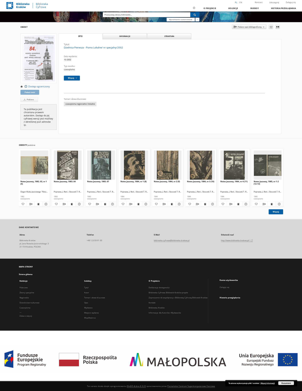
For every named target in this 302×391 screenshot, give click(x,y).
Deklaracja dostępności (159, 287)
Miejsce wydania (91, 312)
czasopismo (69, 69)
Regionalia (24, 297)
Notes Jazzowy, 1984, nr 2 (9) (167, 181)
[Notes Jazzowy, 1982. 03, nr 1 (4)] (34, 165)
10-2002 (67, 59)
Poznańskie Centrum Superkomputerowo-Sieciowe (191, 386)
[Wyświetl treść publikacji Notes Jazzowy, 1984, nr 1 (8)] (138, 204)
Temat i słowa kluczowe (94, 297)
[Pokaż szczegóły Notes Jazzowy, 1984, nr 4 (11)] (245, 204)
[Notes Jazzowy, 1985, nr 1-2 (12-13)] (267, 165)
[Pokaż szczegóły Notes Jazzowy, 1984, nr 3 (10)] (212, 204)
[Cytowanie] (278, 27)
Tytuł (86, 287)
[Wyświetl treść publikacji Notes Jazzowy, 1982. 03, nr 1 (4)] (38, 204)
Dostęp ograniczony (39, 86)
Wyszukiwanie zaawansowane (180, 19)
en (240, 2)
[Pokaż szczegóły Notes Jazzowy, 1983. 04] (79, 204)
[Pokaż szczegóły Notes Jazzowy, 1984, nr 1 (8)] (145, 204)
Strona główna (26, 274)
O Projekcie (210, 8)
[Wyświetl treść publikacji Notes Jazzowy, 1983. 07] (105, 204)
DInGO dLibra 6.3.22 (136, 386)
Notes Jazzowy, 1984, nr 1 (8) (133, 181)
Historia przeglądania (283, 8)
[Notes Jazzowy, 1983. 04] (67, 165)
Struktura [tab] (169, 36)
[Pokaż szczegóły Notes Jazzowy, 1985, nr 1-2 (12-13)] (279, 204)
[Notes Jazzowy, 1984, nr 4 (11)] (234, 165)
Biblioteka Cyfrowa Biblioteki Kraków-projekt (168, 292)
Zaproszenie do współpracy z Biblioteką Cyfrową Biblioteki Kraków (178, 297)
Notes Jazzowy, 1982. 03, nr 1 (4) (33, 182)
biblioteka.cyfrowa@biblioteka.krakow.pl (172, 240)
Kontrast (259, 2)
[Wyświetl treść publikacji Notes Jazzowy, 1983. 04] (71, 204)
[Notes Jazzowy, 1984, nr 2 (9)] (168, 165)
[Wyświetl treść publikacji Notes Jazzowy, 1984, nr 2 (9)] (171, 204)
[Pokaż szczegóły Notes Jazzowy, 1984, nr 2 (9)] (179, 204)
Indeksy (254, 8)
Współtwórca (90, 317)
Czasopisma (25, 307)
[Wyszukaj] (194, 14)
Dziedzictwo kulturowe (30, 302)
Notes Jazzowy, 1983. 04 (65, 181)
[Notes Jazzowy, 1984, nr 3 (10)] (201, 165)
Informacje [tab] (124, 36)
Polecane (24, 287)
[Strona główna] (193, 8)
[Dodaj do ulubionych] (271, 27)
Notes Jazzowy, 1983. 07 (98, 181)
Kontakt (152, 302)
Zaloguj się (291, 2)
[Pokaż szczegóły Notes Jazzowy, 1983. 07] (112, 204)
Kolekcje (233, 8)
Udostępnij (274, 2)
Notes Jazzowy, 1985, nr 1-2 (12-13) (266, 182)
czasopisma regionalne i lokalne (80, 104)
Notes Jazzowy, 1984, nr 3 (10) (200, 181)
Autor (86, 292)
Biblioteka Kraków (157, 307)
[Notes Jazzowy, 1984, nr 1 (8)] (134, 165)
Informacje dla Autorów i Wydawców (165, 312)
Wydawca (88, 307)
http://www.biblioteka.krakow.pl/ (235, 240)
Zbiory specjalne (27, 292)
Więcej (276, 211)
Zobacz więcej (26, 316)
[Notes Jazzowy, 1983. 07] (101, 165)
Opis (86, 302)
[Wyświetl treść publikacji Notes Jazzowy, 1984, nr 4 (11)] (238, 204)
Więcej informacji (267, 383)
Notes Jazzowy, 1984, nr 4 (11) (234, 181)
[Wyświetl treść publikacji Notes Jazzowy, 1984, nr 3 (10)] (205, 204)
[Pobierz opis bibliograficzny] (30, 204)
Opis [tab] (80, 36)
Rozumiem (286, 383)
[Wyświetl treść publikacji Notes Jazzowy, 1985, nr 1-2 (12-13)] (271, 204)
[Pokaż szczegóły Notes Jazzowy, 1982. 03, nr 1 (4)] (45, 204)
